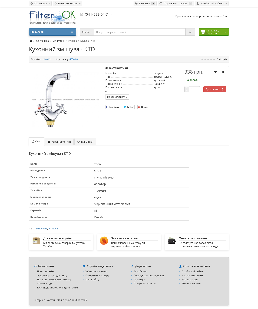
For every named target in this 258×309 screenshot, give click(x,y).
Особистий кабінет (193, 271)
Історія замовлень (193, 275)
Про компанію (45, 271)
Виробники (140, 271)
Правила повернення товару (54, 279)
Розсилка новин (191, 283)
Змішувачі (41, 228)
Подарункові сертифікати (148, 275)
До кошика (212, 89)
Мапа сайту (92, 279)
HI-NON (47, 59)
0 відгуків (222, 59)
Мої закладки (190, 279)
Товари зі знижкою (144, 283)
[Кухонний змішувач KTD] (65, 99)
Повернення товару (97, 275)
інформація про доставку (52, 275)
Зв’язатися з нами (96, 271)
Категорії (37, 32)
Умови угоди (44, 283)
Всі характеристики (117, 96)
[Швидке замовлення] (222, 89)
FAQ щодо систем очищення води (57, 287)
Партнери (139, 279)
